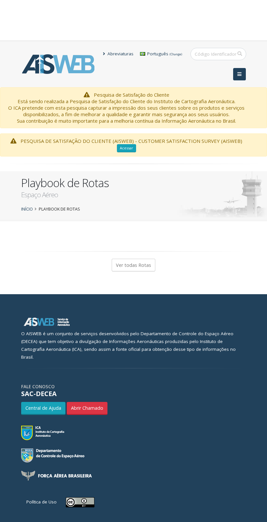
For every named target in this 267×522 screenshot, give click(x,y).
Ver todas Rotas (133, 265)
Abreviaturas (120, 54)
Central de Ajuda (43, 408)
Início (27, 209)
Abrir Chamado (87, 408)
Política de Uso (41, 502)
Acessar (126, 147)
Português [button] (164, 54)
